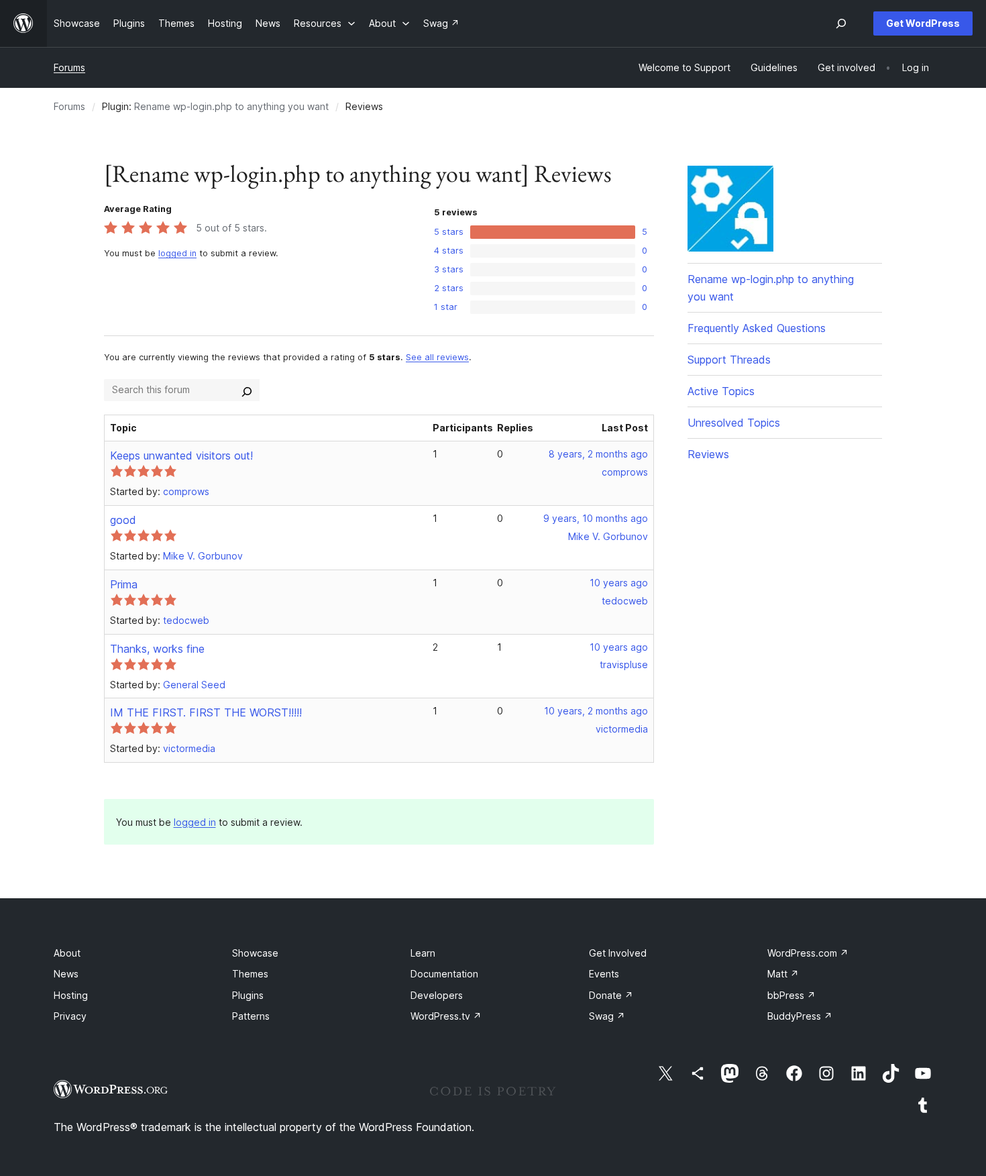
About (67, 953)
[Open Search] (841, 23)
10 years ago (619, 582)
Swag (607, 1016)
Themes (250, 973)
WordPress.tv (446, 1016)
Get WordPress (923, 23)
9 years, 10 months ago (595, 518)
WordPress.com (807, 953)
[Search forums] (247, 389)
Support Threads (729, 359)
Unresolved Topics (734, 422)
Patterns (251, 1016)
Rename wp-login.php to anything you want (231, 106)
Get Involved (618, 953)
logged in (177, 253)
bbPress (791, 995)
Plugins (248, 995)
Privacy (70, 1016)
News (66, 973)
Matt (783, 973)
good (123, 520)
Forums (69, 67)
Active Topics (721, 391)
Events (604, 973)
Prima (124, 584)
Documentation (444, 973)
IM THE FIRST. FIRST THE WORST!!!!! (206, 712)
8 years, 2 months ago (598, 454)
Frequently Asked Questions (757, 328)
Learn (422, 953)
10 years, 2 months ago (596, 710)
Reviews (708, 454)
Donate (611, 995)
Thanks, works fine (157, 648)
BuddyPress (799, 1016)
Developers (436, 995)
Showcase (255, 953)
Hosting (71, 995)
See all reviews (437, 357)
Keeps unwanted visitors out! (181, 455)
